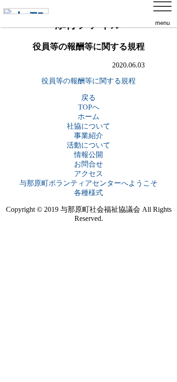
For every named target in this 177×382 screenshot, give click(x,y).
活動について (88, 145)
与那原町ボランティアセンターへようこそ (88, 183)
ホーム (88, 116)
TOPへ (88, 107)
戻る (88, 97)
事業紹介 (88, 135)
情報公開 (88, 154)
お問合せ (88, 164)
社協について (88, 126)
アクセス (88, 173)
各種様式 (88, 192)
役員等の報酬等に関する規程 (88, 81)
